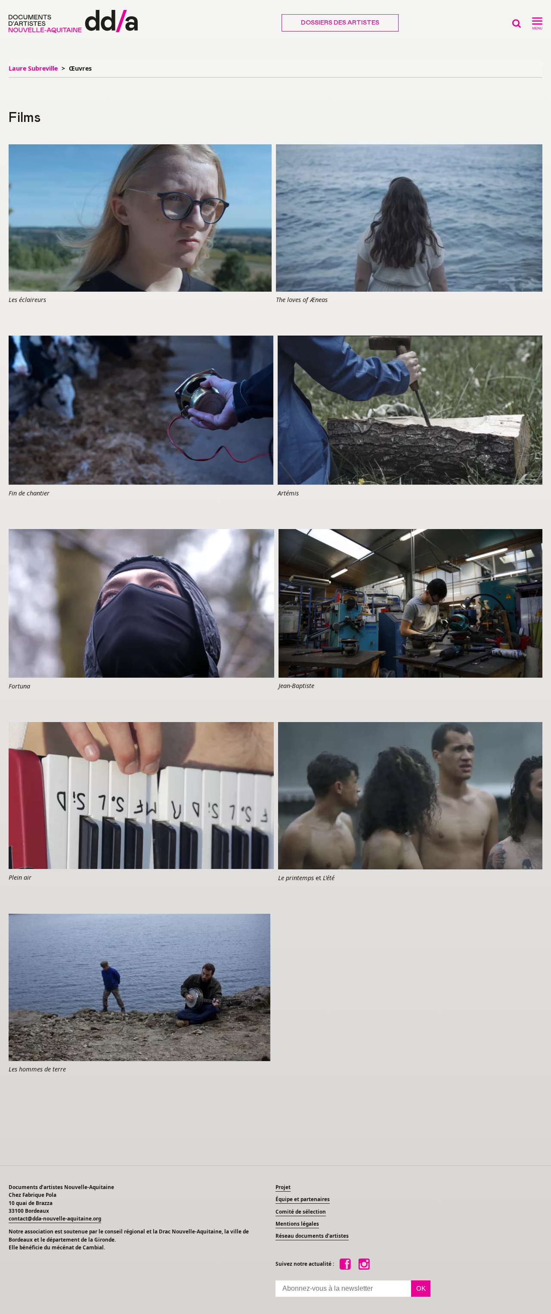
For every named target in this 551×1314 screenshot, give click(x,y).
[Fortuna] (141, 604)
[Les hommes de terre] (139, 988)
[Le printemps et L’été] (410, 796)
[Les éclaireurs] (140, 218)
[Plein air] (141, 796)
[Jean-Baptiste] (410, 604)
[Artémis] (410, 411)
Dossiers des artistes (340, 23)
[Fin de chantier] (141, 411)
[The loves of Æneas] (409, 218)
